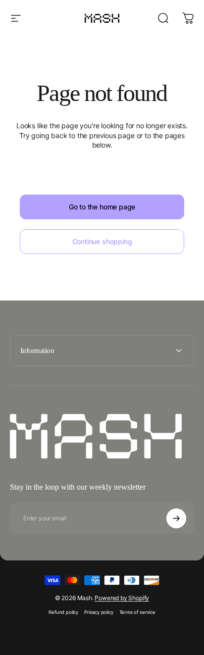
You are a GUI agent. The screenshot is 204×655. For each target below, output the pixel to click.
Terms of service (137, 612)
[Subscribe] (176, 518)
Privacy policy (98, 612)
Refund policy (63, 612)
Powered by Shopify (122, 598)
